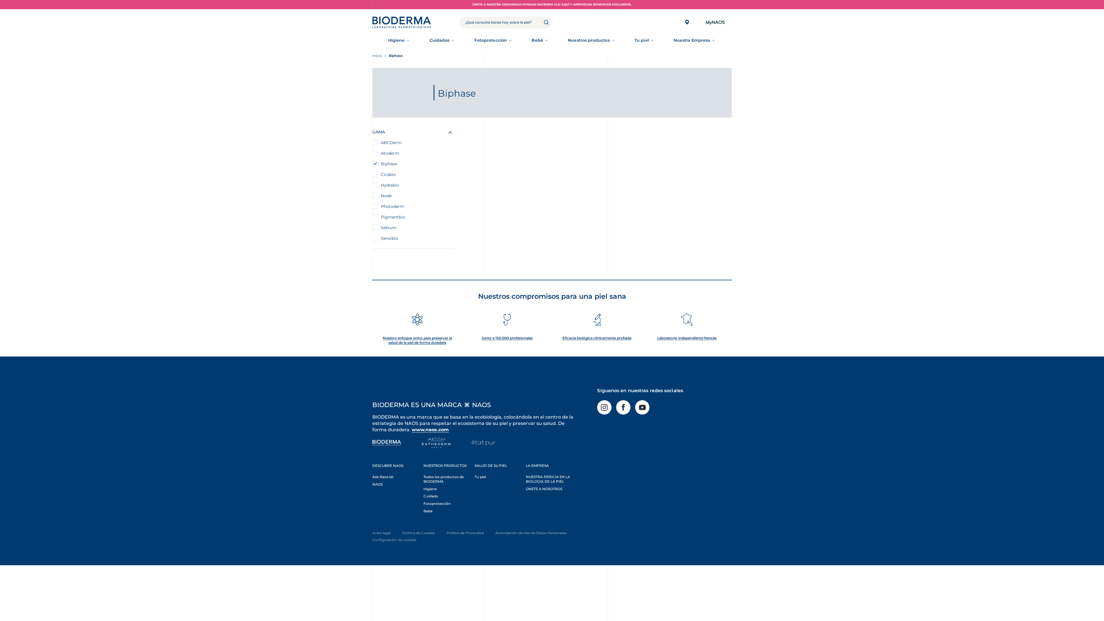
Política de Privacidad (465, 533)
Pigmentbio (393, 217)
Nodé (386, 195)
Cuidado (430, 496)
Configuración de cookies (394, 540)
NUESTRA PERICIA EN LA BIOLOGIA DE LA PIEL (548, 479)
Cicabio (388, 174)
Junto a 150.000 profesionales (507, 338)
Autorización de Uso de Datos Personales (530, 533)
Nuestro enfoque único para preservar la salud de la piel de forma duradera (417, 340)
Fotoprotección (490, 40)
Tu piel (642, 40)
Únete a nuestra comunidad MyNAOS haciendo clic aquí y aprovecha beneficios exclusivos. (552, 4)
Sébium (388, 227)
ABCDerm (391, 142)
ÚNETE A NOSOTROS (544, 489)
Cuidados (440, 40)
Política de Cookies (418, 533)
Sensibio (389, 238)
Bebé (537, 40)
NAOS (377, 484)
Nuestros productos (589, 40)
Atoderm (390, 153)
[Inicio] (401, 22)
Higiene (396, 40)
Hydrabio (390, 185)
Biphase (389, 163)
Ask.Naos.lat (383, 477)
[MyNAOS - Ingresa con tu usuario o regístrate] (715, 22)
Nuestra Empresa (692, 40)
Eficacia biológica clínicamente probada (596, 338)
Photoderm (392, 206)
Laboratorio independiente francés (686, 338)
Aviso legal (381, 533)
